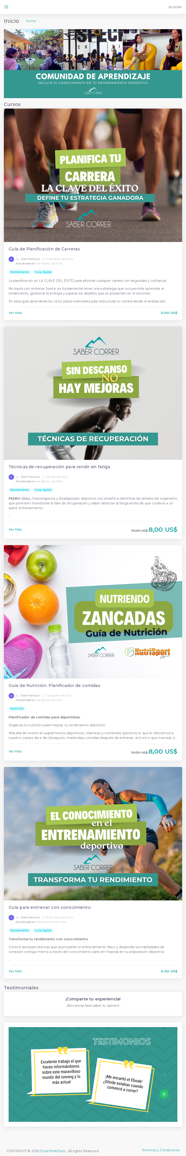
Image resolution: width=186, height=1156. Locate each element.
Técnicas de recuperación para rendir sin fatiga (59, 467)
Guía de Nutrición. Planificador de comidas (54, 685)
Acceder (175, 7)
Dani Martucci (30, 259)
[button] (17, 63)
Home (31, 21)
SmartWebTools (53, 1151)
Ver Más (15, 313)
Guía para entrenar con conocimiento (50, 907)
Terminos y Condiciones (161, 1150)
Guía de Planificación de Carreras (44, 249)
